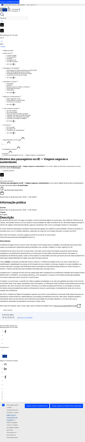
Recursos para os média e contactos (18, 87)
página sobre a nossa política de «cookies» (12, 417)
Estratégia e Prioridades (10, 68)
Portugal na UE (11, 60)
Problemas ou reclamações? (15, 130)
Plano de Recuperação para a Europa (18, 72)
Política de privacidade (10, 396)
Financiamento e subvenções (16, 100)
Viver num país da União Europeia (17, 113)
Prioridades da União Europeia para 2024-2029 (22, 70)
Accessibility (7, 350)
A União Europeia (12, 61)
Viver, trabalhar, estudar (10, 108)
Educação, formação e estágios (17, 118)
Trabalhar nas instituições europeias (18, 117)
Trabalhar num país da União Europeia (19, 115)
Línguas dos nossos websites (12, 393)
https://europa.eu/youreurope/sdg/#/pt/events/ (16, 237)
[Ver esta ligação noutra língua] (34, 237)
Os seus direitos (12, 110)
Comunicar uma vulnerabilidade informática (17, 391)
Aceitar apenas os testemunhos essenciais (66, 406)
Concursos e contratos (14, 102)
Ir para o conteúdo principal (9, 2)
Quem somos (7, 53)
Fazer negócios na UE (13, 98)
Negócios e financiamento (11, 96)
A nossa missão (11, 55)
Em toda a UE (11, 128)
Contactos (6, 125)
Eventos (9, 85)
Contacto (10, 58)
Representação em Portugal (12, 140)
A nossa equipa (11, 57)
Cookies (5, 395)
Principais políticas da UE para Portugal (19, 73)
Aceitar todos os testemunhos (37, 406)
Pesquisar (3, 18)
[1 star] (3, 317)
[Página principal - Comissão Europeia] (12, 9)
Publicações (10, 90)
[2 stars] (4, 317)
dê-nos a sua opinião (25, 317)
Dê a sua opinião (12, 112)
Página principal (8, 50)
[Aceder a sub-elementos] (13, 53)
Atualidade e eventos (10, 81)
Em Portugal (10, 127)
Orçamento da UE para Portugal (17, 75)
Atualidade (10, 84)
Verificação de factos (13, 88)
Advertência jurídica (9, 397)
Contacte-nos (7, 389)
